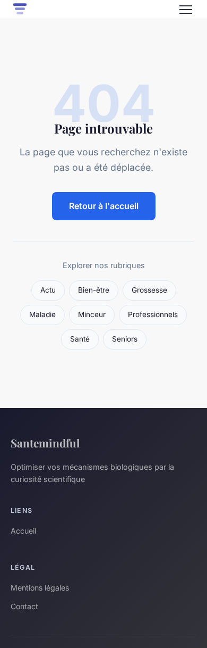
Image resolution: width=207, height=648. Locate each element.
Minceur (92, 314)
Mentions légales (40, 587)
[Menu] (185, 9)
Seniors (124, 339)
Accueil (23, 530)
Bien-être (93, 290)
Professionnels (153, 314)
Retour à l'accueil (104, 206)
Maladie (42, 314)
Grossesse (149, 290)
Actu (48, 290)
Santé (80, 339)
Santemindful (45, 442)
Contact (24, 606)
